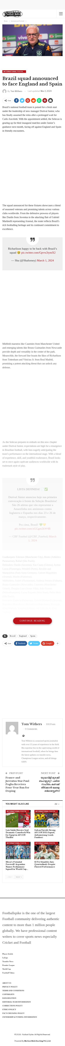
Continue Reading (32, 621)
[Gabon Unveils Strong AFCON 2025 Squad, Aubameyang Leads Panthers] (46, 818)
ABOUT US (6, 983)
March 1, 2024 (45, 260)
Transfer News (7, 961)
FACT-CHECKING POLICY (13, 1013)
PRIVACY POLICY (10, 987)
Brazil (12, 636)
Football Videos (8, 973)
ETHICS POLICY (9, 1009)
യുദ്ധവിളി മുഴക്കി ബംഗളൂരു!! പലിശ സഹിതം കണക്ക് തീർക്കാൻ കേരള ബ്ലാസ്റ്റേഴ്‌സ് (49, 784)
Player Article (7, 954)
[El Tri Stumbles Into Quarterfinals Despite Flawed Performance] (46, 850)
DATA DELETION (9, 998)
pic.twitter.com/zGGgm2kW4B (32, 528)
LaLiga (5, 958)
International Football (14, 71)
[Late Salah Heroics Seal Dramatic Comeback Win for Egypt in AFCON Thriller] (18, 818)
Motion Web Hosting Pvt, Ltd (37, 1041)
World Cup (6, 969)
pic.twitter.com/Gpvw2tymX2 (38, 252)
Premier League (8, 965)
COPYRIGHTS (8, 994)
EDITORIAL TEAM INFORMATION (16, 1002)
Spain (32, 636)
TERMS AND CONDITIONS (13, 991)
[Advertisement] (32, 169)
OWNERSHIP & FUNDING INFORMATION (19, 1017)
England (23, 636)
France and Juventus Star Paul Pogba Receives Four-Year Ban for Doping (17, 784)
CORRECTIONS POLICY (12, 1006)
